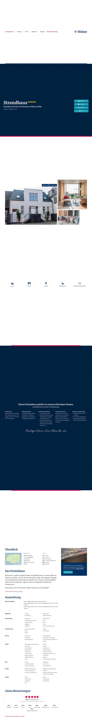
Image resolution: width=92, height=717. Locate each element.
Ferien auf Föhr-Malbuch (30, 672)
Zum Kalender (68, 572)
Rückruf (82, 107)
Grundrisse (53, 185)
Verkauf (42, 31)
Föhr (26, 31)
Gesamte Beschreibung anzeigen (14, 591)
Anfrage (82, 104)
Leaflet (14, 564)
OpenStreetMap (17, 564)
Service (19, 31)
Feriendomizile (9, 31)
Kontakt (34, 31)
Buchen (82, 101)
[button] (19, 562)
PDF (82, 111)
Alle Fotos (45, 185)
